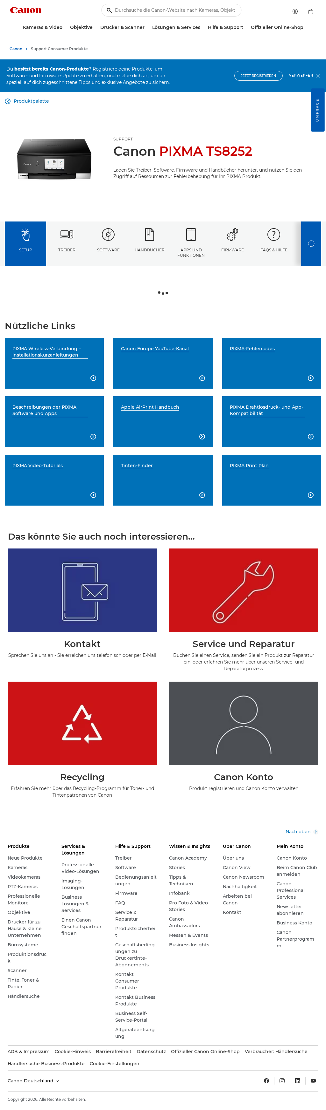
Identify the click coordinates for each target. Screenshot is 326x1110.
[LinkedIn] (297, 1080)
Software (108, 250)
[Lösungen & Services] (202, 27)
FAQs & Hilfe (273, 250)
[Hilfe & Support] (245, 27)
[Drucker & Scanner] (147, 27)
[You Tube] (313, 1080)
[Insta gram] (282, 1080)
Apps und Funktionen (191, 253)
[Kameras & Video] (64, 27)
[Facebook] (266, 1080)
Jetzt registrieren (258, 76)
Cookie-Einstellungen (114, 1063)
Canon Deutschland (31, 1081)
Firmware (232, 250)
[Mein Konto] (295, 11)
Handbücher (150, 250)
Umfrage (317, 110)
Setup (25, 250)
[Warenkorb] (311, 11)
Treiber (66, 250)
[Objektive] (95, 27)
